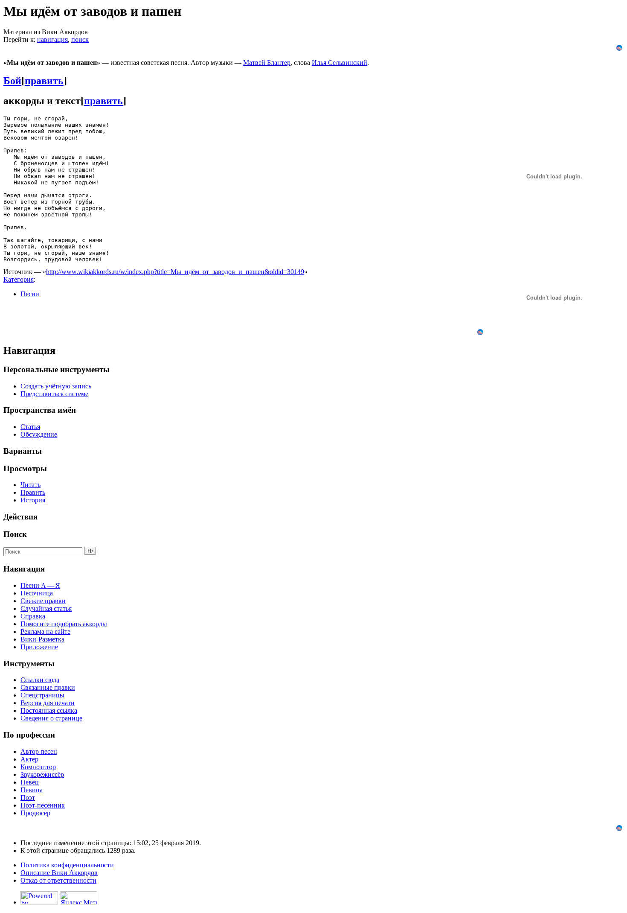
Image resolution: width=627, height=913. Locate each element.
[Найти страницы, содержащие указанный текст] (90, 551)
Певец (29, 782)
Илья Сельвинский (339, 62)
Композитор (38, 766)
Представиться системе (54, 393)
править (44, 80)
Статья (30, 426)
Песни (29, 294)
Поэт (27, 797)
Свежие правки (43, 600)
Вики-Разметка (42, 639)
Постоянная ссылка (48, 710)
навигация (52, 39)
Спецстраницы (42, 695)
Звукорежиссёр (42, 774)
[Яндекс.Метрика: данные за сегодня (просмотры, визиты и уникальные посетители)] (78, 897)
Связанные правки (47, 687)
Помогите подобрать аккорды (63, 623)
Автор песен (38, 751)
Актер (29, 759)
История (32, 500)
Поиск (15, 534)
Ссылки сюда (39, 679)
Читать (30, 484)
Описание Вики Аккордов (59, 872)
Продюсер (35, 813)
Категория (18, 279)
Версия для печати (47, 702)
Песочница (36, 593)
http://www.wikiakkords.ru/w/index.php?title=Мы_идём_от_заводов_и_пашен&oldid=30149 (175, 271)
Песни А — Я (40, 585)
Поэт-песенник (42, 805)
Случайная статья (46, 608)
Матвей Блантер (266, 62)
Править (32, 492)
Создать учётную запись (55, 386)
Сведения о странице (51, 718)
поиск (80, 39)
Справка (32, 616)
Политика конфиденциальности (67, 865)
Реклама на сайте (45, 631)
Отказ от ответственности (58, 880)
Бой (12, 80)
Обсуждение (38, 434)
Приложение (39, 646)
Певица (31, 789)
